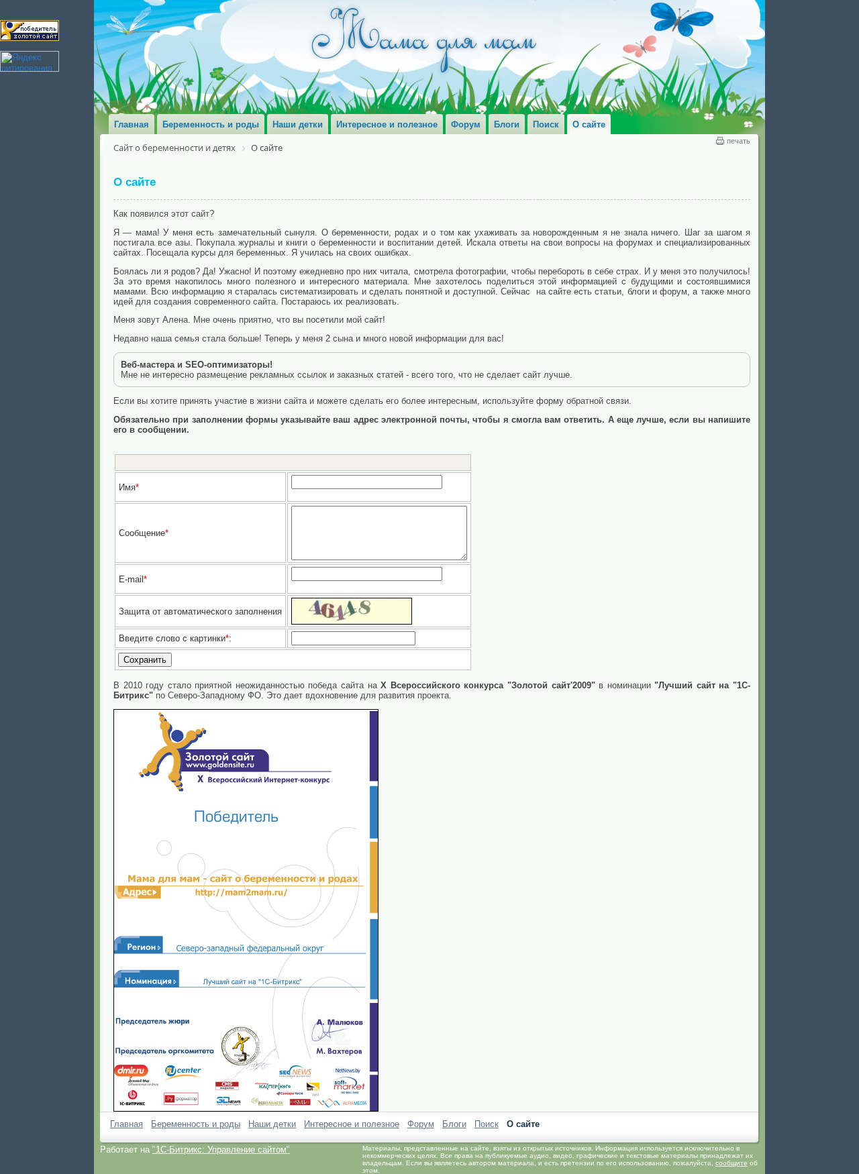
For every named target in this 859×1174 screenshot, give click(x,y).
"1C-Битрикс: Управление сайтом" (221, 1149)
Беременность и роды (195, 1124)
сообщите (731, 1163)
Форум (420, 1124)
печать (738, 141)
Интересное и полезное (351, 1124)
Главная (126, 1124)
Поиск (486, 1124)
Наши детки (272, 1124)
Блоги (454, 1124)
